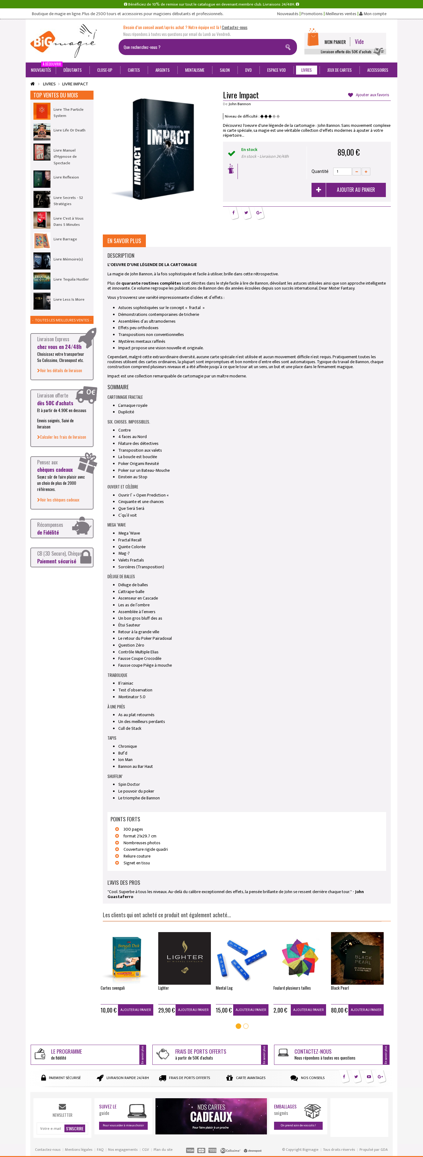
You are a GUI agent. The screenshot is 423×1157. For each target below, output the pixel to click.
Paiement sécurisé (65, 1078)
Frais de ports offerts (189, 1078)
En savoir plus (124, 241)
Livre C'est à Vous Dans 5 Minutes (69, 221)
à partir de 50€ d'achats (200, 1054)
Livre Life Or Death (69, 130)
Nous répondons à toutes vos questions (324, 1054)
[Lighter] (184, 958)
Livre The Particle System (69, 112)
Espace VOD (276, 70)
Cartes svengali (113, 988)
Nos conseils (313, 1078)
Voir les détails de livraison (61, 370)
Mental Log (224, 988)
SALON (225, 70)
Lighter (163, 988)
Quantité (320, 171)
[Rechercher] (289, 46)
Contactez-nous (47, 1149)
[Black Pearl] (357, 958)
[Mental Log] (242, 958)
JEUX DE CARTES (339, 70)
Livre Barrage (65, 239)
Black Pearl (340, 988)
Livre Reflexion (66, 177)
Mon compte (374, 14)
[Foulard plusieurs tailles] (299, 958)
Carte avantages (250, 1078)
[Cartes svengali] (127, 958)
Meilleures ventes (340, 14)
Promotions (312, 14)
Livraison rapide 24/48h (128, 1078)
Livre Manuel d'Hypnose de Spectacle (65, 156)
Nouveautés (288, 14)
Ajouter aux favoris (372, 95)
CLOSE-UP (104, 70)
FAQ (100, 1149)
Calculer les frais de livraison (63, 437)
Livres (306, 70)
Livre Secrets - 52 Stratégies (68, 200)
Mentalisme (194, 70)
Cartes (134, 70)
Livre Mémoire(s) (68, 259)
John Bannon (240, 104)
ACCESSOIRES (377, 70)
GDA (384, 1149)
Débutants (72, 70)
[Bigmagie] (72, 41)
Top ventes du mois (55, 95)
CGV (145, 1149)
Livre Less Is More (69, 299)
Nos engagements (122, 1149)
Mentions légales (78, 1149)
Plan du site (163, 1149)
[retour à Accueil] (32, 84)
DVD (248, 70)
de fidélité (66, 1054)
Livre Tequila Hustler (71, 279)
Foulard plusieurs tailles (292, 988)
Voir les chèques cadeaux (59, 500)
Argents (162, 70)
